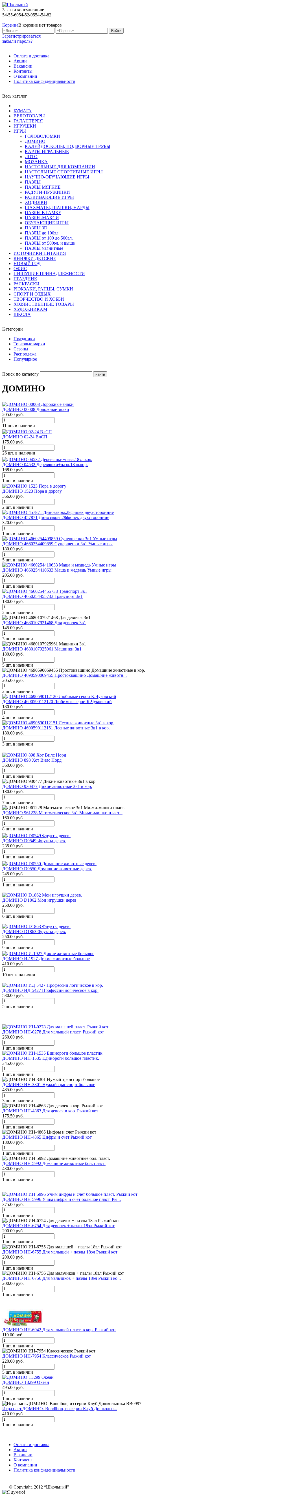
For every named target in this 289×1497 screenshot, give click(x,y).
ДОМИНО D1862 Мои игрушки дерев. (40, 900)
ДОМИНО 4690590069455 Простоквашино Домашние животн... (64, 675)
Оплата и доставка (31, 55)
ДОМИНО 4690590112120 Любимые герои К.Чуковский (57, 701)
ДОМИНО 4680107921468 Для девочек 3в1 (44, 622)
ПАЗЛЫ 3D (36, 227)
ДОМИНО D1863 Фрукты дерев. (34, 931)
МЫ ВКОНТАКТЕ (258, 20)
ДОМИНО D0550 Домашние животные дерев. (47, 868)
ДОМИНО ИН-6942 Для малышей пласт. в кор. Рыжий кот (59, 1329)
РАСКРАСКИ (27, 283)
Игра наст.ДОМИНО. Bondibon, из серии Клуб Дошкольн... (59, 1408)
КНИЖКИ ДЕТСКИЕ (35, 258)
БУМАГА (23, 110)
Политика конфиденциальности (44, 81)
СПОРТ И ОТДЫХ (32, 294)
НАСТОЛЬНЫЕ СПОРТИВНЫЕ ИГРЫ (64, 171)
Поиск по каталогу (20, 374)
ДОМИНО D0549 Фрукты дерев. (34, 840)
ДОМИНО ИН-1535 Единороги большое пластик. (50, 1058)
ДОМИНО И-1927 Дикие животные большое (46, 958)
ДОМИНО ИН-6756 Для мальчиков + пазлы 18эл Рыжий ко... (61, 1278)
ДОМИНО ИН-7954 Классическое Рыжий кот (46, 1356)
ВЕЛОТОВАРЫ (29, 115)
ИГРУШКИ (25, 126)
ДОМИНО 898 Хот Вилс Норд (32, 760)
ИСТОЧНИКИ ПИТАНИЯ (40, 253)
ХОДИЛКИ (36, 202)
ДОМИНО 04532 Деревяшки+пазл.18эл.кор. (45, 464)
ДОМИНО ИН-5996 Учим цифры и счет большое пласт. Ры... (61, 1199)
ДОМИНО (35, 141)
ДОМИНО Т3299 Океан (25, 1382)
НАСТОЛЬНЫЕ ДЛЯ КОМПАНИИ (60, 166)
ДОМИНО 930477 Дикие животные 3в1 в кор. (47, 786)
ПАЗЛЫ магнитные (44, 248)
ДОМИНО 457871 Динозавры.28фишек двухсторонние (55, 517)
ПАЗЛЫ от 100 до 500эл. (49, 238)
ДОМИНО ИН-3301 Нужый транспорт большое (48, 1084)
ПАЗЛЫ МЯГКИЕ (43, 187)
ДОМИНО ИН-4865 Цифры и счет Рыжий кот (47, 1137)
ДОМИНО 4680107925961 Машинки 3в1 (42, 649)
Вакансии (23, 66)
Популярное (25, 359)
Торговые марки (29, 343)
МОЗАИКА (36, 161)
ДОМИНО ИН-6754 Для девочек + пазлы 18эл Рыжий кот (58, 1225)
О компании (25, 76)
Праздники (24, 338)
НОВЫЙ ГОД (27, 263)
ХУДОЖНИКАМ (30, 309)
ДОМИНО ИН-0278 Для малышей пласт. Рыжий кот (53, 1031)
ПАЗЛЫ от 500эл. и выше (50, 243)
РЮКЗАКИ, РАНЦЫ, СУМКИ (43, 289)
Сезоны (21, 348)
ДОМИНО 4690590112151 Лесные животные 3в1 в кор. (56, 727)
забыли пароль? (17, 41)
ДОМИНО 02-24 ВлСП (24, 436)
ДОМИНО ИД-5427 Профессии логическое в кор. (50, 990)
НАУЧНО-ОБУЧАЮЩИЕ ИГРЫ (57, 177)
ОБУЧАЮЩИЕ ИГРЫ (47, 222)
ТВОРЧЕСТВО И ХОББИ (39, 299)
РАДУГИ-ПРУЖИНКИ (47, 192)
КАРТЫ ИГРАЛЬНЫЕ (47, 151)
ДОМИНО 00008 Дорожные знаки (35, 409)
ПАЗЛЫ (33, 182)
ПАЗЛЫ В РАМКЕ (43, 212)
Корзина (10, 25)
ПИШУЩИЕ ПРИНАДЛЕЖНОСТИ (49, 273)
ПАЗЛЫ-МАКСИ (42, 217)
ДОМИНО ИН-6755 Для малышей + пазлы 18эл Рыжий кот (59, 1252)
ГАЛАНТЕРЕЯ (28, 121)
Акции (20, 61)
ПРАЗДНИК (25, 278)
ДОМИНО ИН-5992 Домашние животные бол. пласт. (54, 1163)
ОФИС (20, 268)
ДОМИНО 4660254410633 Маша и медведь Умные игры (56, 570)
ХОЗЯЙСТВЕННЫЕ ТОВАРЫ (44, 304)
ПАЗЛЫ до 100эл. (42, 233)
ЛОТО (31, 156)
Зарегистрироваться (21, 36)
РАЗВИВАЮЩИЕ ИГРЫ (49, 197)
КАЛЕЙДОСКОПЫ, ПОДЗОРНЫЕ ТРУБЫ (67, 146)
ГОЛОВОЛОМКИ (42, 136)
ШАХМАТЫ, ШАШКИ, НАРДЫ (57, 207)
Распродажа (25, 354)
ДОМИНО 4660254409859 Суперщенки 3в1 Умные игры (57, 543)
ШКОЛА (22, 314)
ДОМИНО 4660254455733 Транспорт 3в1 (42, 596)
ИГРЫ (20, 131)
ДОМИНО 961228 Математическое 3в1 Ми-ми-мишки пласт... (62, 812)
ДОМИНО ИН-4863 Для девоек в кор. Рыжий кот (50, 1110)
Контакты (23, 71)
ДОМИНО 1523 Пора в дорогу (32, 491)
